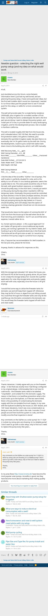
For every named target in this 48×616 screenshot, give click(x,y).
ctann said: (6, 452)
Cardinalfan (9, 525)
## (46, 316)
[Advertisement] (24, 30)
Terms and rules (7, 565)
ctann (5, 73)
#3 (46, 381)
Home (31, 565)
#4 (46, 448)
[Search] (45, 2)
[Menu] (3, 2)
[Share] (43, 85)
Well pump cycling (14, 532)
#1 (46, 86)
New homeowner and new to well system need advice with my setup (24, 521)
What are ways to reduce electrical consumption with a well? (21, 510)
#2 (46, 268)
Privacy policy (18, 565)
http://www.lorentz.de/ (23, 474)
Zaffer (8, 534)
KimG (7, 513)
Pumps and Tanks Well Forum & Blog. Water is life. (26, 502)
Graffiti (8, 502)
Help (25, 565)
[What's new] (41, 2)
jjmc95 (8, 546)
